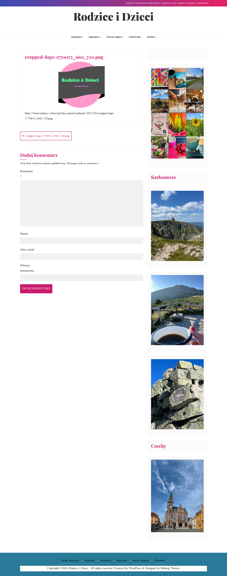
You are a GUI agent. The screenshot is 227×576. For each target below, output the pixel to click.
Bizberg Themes (170, 568)
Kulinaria (105, 560)
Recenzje (122, 560)
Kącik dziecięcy (70, 560)
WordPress (135, 568)
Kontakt (90, 560)
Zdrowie (159, 560)
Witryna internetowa (27, 268)
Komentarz (26, 174)
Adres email (27, 249)
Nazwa (24, 233)
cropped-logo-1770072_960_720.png (47, 136)
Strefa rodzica (141, 560)
